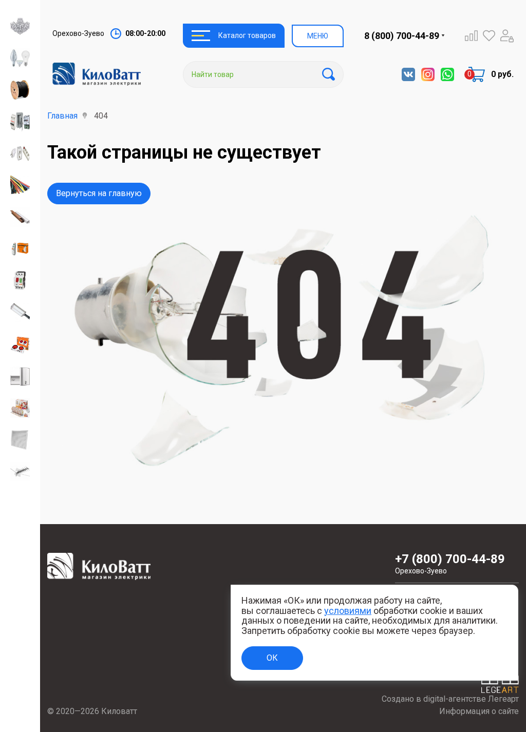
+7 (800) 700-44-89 (450, 563)
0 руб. (502, 74)
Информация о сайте (479, 711)
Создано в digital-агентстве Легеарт (450, 699)
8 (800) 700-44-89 (401, 35)
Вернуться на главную (99, 193)
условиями (347, 610)
